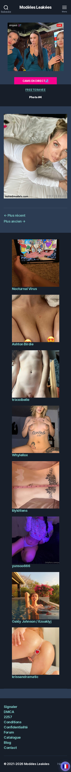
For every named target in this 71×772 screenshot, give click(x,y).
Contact (10, 748)
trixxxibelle (20, 400)
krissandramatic (25, 677)
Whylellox (20, 455)
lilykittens (19, 511)
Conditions (12, 722)
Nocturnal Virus (24, 289)
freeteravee (35, 89)
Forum (9, 732)
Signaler (10, 707)
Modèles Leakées (35, 7)
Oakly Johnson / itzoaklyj (31, 621)
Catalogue (12, 737)
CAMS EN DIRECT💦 (35, 80)
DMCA (9, 712)
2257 (8, 717)
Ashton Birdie (23, 344)
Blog (7, 743)
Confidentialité (16, 727)
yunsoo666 (21, 566)
